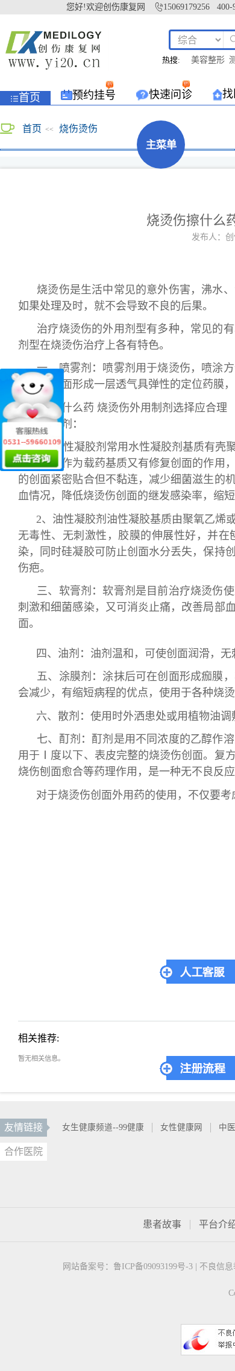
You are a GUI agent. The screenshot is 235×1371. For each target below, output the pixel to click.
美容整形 (208, 60)
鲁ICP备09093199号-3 (153, 1266)
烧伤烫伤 (78, 128)
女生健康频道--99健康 (103, 1127)
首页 (32, 128)
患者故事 (162, 1224)
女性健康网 (181, 1127)
